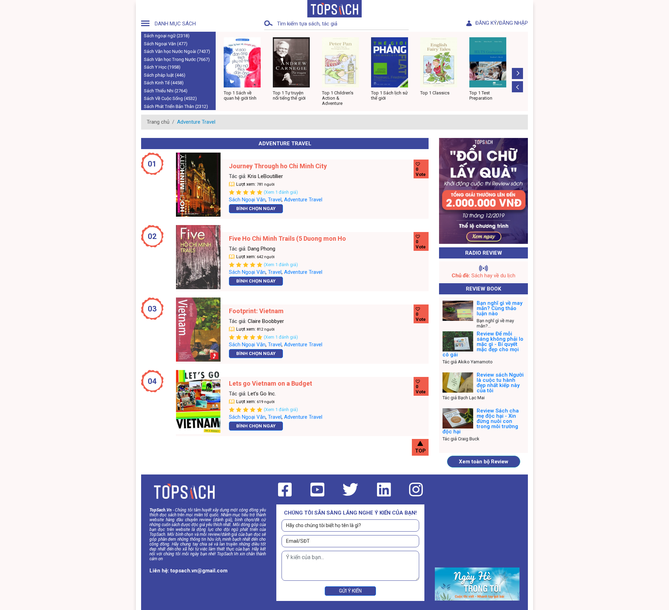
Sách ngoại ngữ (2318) (167, 35)
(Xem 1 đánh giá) (281, 192)
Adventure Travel (303, 199)
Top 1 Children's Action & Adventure (290, 98)
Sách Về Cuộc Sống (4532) (170, 98)
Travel (275, 199)
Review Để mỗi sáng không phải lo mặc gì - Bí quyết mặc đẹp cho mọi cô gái (483, 344)
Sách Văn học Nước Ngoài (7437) (177, 51)
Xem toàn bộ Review (483, 461)
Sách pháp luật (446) (164, 75)
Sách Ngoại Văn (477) (165, 43)
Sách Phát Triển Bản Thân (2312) (176, 106)
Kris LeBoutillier (265, 176)
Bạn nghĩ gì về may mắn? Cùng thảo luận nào (499, 308)
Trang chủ (158, 122)
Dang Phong (261, 249)
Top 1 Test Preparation (432, 95)
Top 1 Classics (386, 92)
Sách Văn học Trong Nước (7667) (177, 59)
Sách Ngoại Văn (247, 199)
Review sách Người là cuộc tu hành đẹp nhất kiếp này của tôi (500, 383)
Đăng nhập (513, 23)
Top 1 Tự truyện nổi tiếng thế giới (241, 95)
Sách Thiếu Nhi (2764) (165, 90)
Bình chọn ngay (256, 208)
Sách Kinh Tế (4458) (164, 82)
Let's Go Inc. (262, 394)
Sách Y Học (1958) (162, 67)
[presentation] (517, 86)
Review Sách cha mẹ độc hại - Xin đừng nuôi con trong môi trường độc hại (481, 421)
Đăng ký (486, 23)
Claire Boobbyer (266, 321)
